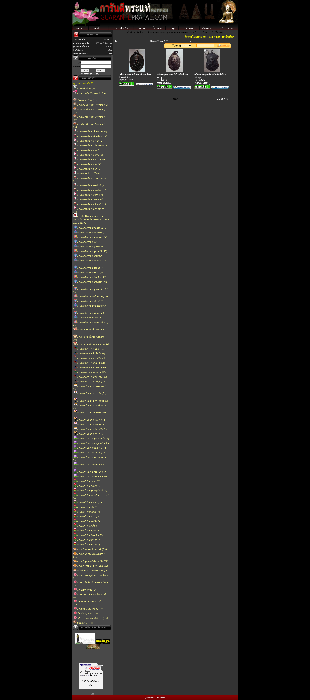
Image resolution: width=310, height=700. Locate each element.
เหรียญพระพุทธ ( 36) (87, 590)
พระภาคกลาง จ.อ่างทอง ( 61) (91, 367)
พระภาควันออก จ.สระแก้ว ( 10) (92, 401)
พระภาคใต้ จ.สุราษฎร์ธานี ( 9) (92, 490)
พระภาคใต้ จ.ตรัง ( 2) (87, 507)
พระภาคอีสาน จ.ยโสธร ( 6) (90, 268)
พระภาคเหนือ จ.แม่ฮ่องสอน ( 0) (92, 145)
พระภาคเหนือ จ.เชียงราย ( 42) (92, 131)
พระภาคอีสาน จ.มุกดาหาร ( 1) (92, 246)
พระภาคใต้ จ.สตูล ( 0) (88, 530)
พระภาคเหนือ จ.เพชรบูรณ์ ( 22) (92, 199)
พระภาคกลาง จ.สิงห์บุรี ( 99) (91, 353)
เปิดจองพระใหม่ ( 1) (87, 100)
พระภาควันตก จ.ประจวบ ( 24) (92, 476)
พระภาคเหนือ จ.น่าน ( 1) (89, 150)
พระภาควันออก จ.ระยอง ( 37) (91, 424)
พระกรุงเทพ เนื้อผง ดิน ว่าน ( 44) (93, 344)
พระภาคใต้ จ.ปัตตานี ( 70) (90, 535)
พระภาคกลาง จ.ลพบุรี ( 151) (91, 363)
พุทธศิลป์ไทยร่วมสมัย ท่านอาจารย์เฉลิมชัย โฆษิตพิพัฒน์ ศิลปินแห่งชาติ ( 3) (91, 219)
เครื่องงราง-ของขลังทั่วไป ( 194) (92, 618)
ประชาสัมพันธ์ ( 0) (86, 88)
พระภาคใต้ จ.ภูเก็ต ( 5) (88, 526)
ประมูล (172, 28)
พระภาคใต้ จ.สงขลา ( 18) (90, 502)
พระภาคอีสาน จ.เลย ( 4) (89, 242)
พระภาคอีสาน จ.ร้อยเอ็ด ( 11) (91, 277)
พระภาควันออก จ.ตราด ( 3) (90, 434)
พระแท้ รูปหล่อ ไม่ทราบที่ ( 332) (92, 561)
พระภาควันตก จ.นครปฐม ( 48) (92, 448)
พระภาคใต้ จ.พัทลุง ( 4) (88, 512)
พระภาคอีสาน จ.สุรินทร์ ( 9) (91, 313)
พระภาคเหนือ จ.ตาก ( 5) (89, 169)
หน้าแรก (80, 28)
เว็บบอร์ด (157, 28)
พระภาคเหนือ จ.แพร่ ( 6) (89, 164)
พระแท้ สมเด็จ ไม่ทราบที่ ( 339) (92, 549)
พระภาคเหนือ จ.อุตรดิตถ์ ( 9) (91, 185)
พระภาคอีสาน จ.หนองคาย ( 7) (92, 228)
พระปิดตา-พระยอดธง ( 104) (90, 609)
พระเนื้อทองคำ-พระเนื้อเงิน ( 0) (92, 570)
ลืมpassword (101, 74)
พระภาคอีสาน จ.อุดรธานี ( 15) (92, 251)
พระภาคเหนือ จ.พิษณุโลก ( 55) (92, 190)
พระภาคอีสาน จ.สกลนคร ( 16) (92, 237)
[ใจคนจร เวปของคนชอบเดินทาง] (85, 639)
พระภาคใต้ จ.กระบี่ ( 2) (88, 521)
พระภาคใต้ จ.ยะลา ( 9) (88, 544)
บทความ (141, 28)
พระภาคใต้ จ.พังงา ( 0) (88, 516)
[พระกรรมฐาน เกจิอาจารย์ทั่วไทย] (103, 639)
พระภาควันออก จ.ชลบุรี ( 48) (91, 420)
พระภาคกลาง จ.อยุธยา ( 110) (91, 372)
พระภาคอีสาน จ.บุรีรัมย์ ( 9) (90, 301)
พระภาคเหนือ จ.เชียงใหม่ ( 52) (92, 136)
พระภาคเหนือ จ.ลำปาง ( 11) (91, 159)
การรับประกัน (120, 28)
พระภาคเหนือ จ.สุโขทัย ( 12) (91, 173)
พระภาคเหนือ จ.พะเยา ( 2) (90, 141)
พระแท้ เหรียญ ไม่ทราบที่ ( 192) (92, 566)
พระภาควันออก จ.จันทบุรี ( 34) (92, 429)
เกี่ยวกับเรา (98, 28)
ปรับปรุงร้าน (226, 28)
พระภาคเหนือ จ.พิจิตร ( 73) (90, 195)
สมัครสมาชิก (86, 74)
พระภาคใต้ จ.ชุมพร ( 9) (88, 481)
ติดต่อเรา (207, 28)
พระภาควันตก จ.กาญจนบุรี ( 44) (93, 443)
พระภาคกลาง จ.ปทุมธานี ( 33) (92, 377)
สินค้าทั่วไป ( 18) (85, 623)
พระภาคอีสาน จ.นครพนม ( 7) (91, 232)
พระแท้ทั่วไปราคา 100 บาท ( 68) (93, 105)
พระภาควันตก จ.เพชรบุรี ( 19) (92, 472)
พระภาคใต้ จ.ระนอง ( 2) (89, 486)
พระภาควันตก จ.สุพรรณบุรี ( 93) (93, 438)
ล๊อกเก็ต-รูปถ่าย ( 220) (87, 613)
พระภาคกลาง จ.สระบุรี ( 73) (91, 358)
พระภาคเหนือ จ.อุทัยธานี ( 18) (92, 204)
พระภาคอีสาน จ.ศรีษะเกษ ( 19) (92, 296)
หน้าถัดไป (222, 99)
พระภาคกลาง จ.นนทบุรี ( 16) (91, 381)
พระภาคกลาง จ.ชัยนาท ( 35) (91, 349)
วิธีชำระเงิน (188, 28)
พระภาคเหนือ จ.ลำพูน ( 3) (90, 155)
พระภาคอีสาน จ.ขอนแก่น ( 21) (92, 318)
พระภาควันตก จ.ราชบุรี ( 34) (91, 453)
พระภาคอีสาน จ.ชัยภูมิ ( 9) (90, 272)
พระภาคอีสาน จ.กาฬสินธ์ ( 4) (91, 256)
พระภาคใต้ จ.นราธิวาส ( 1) (90, 540)
